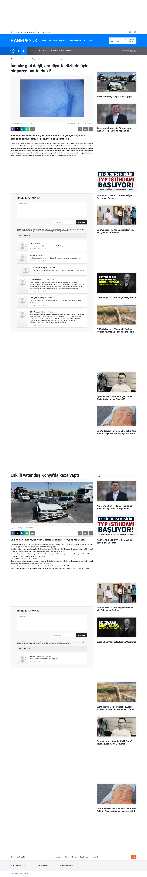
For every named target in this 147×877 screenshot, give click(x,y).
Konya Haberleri (68, 865)
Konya (62, 41)
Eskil (44, 41)
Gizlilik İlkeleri (84, 857)
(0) (40, 249)
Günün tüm (129, 51)
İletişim (74, 857)
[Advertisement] (64, 15)
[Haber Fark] (24, 41)
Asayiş (90, 41)
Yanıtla (34, 249)
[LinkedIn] (22, 129)
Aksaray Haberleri (19, 865)
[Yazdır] (32, 129)
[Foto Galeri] (135, 32)
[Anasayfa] (12, 32)
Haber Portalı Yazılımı (21, 874)
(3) (40, 291)
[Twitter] (17, 129)
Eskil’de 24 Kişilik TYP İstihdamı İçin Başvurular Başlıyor (59, 51)
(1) (40, 661)
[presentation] (18, 51)
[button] (80, 129)
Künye (67, 857)
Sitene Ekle (46, 32)
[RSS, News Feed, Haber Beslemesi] (133, 857)
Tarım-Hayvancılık (76, 41)
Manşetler (19, 32)
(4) (45, 261)
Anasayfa (16, 59)
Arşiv (38, 32)
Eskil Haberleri (42, 865)
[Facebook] (13, 129)
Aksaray (53, 41)
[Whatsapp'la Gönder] (27, 129)
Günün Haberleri (29, 32)
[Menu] (112, 41)
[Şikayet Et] (84, 248)
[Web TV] (130, 32)
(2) (45, 291)
